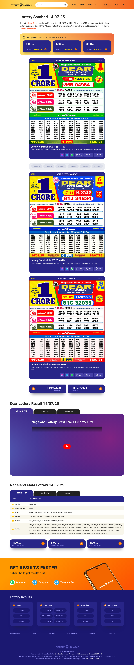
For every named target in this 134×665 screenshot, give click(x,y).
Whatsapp (21, 582)
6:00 (21, 616)
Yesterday (107, 5)
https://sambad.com (108, 656)
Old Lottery (112, 605)
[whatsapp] (72, 155)
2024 (113, 616)
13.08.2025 (61, 166)
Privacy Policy (15, 633)
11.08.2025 (85, 166)
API (123, 5)
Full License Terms (92, 659)
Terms (34, 633)
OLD (116, 5)
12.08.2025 (73, 166)
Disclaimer (51, 633)
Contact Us (111, 633)
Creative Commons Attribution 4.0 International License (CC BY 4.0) (79, 654)
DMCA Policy (72, 633)
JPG (90, 155)
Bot (67, 582)
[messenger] (62, 155)
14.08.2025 (49, 166)
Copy (80, 155)
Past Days (47, 605)
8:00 (21, 621)
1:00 (21, 610)
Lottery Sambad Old (28, 29)
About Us (92, 633)
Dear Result (33, 23)
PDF (100, 155)
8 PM (89, 5)
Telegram (43, 582)
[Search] (65, 4)
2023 (113, 621)
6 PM (82, 5)
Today (97, 5)
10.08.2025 (97, 166)
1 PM (74, 5)
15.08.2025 (37, 166)
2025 (113, 610)
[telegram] (67, 155)
